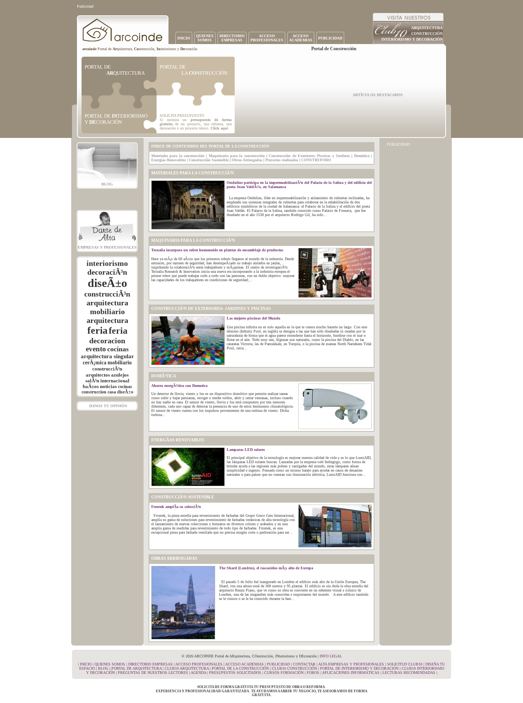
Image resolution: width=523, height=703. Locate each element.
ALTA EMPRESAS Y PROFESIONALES (351, 664)
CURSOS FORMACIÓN (284, 672)
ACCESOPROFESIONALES (266, 38)
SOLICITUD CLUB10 (404, 664)
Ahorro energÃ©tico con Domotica (179, 385)
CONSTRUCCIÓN (427, 33)
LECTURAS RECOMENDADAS (408, 672)
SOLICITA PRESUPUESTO (182, 115)
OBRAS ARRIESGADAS (174, 558)
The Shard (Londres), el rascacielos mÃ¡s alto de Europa (266, 568)
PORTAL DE (115, 70)
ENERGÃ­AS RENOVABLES (177, 440)
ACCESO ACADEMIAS (244, 664)
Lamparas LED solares (246, 449)
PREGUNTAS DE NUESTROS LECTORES (153, 672)
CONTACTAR (304, 664)
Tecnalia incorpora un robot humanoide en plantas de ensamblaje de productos (217, 250)
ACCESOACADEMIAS (300, 38)
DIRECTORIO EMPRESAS (150, 664)
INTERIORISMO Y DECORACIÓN (412, 39)
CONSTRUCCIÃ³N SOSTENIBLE (182, 497)
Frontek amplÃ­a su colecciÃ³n (176, 507)
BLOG (107, 184)
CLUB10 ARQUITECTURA (187, 668)
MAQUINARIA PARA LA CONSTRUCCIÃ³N (193, 240)
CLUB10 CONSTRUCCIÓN (294, 668)
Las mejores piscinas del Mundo (253, 318)
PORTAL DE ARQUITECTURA (136, 668)
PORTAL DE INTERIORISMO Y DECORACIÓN (359, 668)
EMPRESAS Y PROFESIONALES (107, 247)
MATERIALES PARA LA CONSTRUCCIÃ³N (192, 173)
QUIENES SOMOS (110, 664)
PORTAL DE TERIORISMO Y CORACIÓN (116, 119)
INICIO (183, 38)
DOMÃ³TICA (163, 376)
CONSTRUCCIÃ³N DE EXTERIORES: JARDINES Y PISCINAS (211, 308)
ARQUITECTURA (427, 28)
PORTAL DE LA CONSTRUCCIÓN (240, 668)
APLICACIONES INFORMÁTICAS (350, 672)
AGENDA (198, 672)
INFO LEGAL (331, 656)
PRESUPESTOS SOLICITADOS (235, 672)
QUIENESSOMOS (205, 38)
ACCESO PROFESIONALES (198, 664)
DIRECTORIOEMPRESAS (232, 38)
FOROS (313, 672)
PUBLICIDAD (330, 38)
